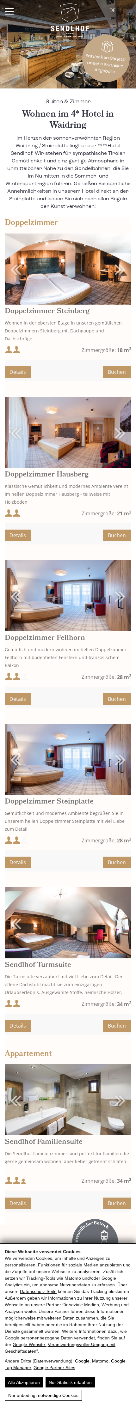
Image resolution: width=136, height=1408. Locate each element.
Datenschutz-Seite (38, 1291)
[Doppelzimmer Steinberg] (68, 269)
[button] (113, 269)
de (112, 10)
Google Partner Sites (54, 1367)
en (120, 10)
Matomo (100, 1360)
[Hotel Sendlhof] (70, 21)
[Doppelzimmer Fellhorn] (68, 595)
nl (128, 10)
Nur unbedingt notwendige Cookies (43, 1395)
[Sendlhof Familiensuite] (68, 1099)
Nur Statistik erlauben (70, 1382)
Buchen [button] (117, 371)
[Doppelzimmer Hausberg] (68, 432)
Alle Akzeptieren (24, 1382)
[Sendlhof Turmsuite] (68, 922)
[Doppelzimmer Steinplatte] (68, 759)
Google (82, 1360)
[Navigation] (9, 11)
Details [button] (17, 371)
